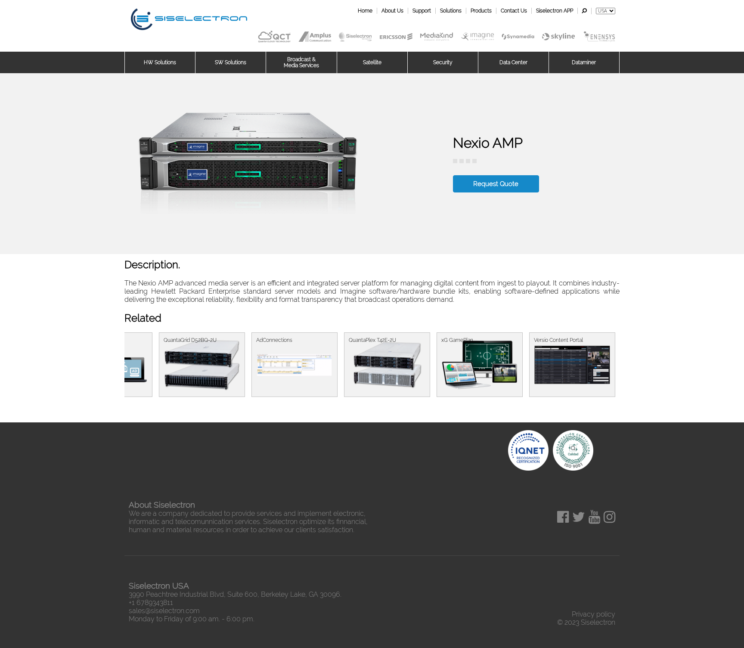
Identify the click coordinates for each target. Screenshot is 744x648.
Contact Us (514, 11)
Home (365, 11)
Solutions (451, 11)
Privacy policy (593, 614)
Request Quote (495, 184)
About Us (392, 11)
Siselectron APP (554, 11)
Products (481, 11)
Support (421, 11)
